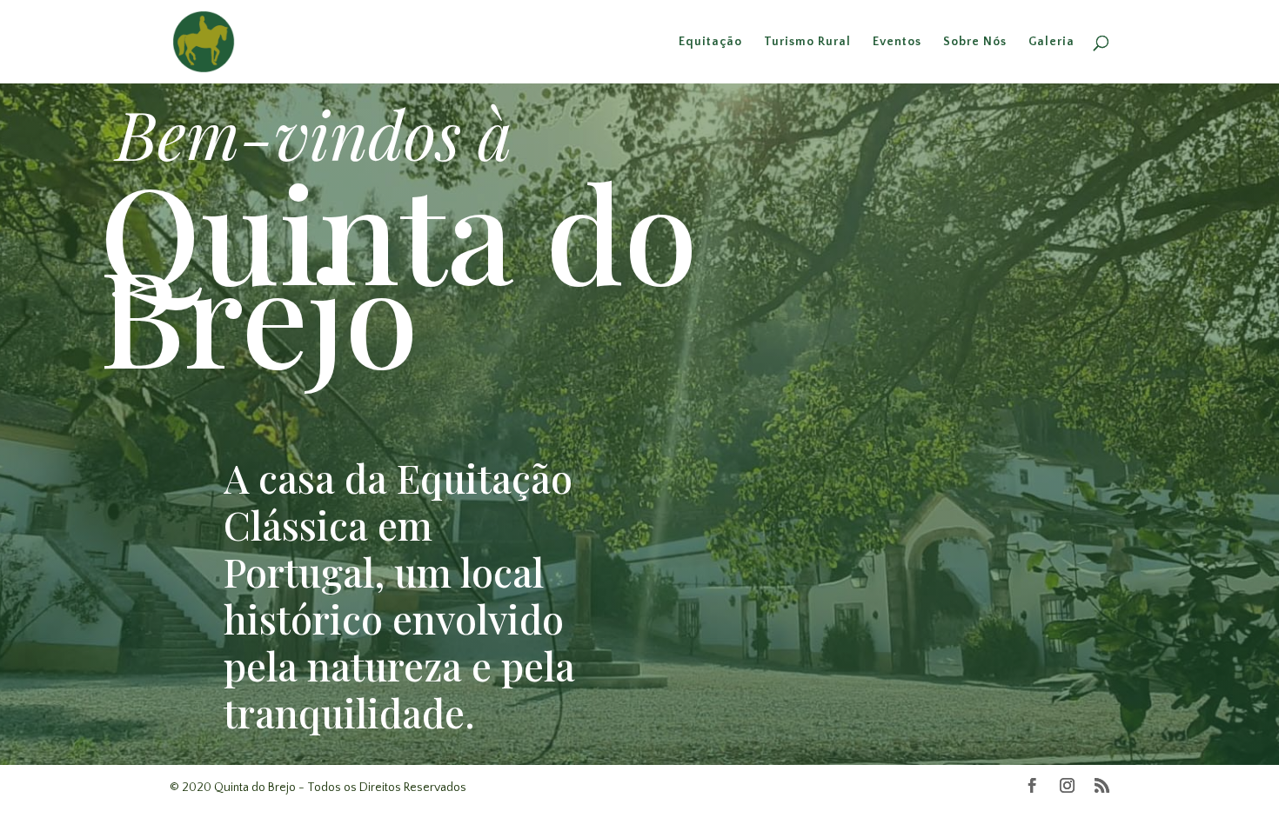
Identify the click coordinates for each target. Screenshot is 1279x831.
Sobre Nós (975, 42)
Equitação (710, 42)
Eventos (897, 42)
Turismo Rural (807, 42)
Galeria (1051, 42)
